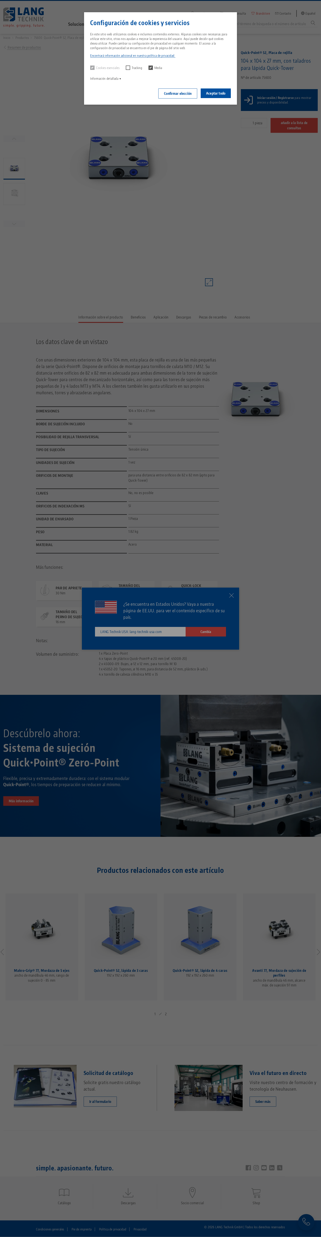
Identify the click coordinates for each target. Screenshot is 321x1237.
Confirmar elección (178, 93)
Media (158, 68)
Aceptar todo (215, 93)
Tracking (137, 68)
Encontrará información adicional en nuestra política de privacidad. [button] (132, 55)
